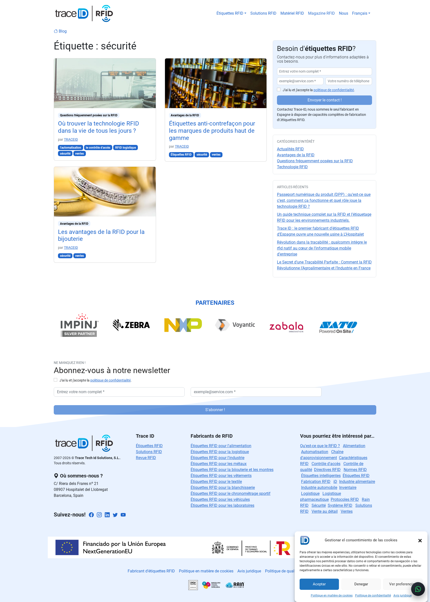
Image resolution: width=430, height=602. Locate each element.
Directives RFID (327, 469)
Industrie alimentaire (357, 481)
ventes (79, 153)
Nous (343, 13)
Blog (62, 31)
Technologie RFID (292, 167)
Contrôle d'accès (326, 463)
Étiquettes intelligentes (321, 475)
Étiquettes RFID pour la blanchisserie (223, 487)
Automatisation (314, 451)
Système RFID (340, 505)
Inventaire (347, 487)
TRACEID (71, 139)
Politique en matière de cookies (332, 595)
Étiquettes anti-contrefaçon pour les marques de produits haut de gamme (212, 130)
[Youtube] (123, 515)
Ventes (347, 511)
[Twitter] (115, 515)
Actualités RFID (290, 149)
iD (335, 481)
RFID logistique (125, 147)
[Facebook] (91, 515)
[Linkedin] (107, 515)
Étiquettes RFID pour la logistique (220, 451)
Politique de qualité (282, 571)
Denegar (361, 584)
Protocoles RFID (345, 499)
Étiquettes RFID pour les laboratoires (222, 505)
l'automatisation (70, 147)
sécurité (65, 153)
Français (359, 13)
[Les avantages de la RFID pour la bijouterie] (105, 191)
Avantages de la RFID (74, 223)
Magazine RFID (321, 13)
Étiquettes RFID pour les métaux (219, 463)
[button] (420, 540)
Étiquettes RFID (229, 13)
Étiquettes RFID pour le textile (216, 481)
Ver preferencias (403, 584)
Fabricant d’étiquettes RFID (151, 571)
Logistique (310, 493)
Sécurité (319, 505)
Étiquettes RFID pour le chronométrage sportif (230, 493)
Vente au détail (325, 511)
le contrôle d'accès (98, 147)
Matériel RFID (292, 13)
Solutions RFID (263, 13)
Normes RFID (355, 469)
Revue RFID (146, 457)
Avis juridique (402, 595)
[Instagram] (99, 515)
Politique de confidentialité (373, 595)
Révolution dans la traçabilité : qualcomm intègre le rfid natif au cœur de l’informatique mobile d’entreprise (322, 248)
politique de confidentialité (334, 90)
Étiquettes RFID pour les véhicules (220, 499)
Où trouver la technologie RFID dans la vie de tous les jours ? (98, 127)
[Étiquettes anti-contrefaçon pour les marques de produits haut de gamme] (216, 83)
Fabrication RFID (315, 481)
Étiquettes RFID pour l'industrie (217, 457)
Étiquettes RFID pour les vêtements (221, 475)
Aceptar (319, 584)
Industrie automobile (319, 487)
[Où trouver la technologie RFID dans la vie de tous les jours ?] (105, 83)
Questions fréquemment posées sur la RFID (88, 115)
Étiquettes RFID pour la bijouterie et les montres (232, 469)
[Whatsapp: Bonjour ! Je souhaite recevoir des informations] (418, 589)
